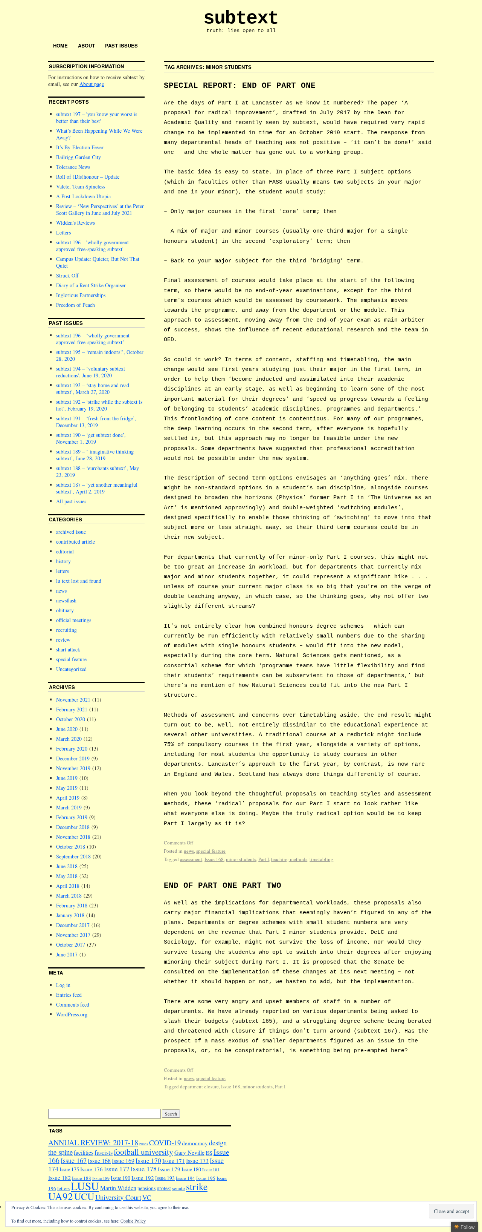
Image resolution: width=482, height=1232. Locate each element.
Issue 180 (191, 1169)
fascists (104, 1152)
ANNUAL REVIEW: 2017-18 (93, 1142)
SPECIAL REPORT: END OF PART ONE (240, 85)
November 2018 (73, 836)
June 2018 (67, 866)
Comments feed (72, 1004)
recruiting (66, 629)
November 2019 (73, 768)
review (63, 639)
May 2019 (67, 787)
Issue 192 (142, 1177)
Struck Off (67, 275)
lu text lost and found (78, 580)
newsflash (66, 600)
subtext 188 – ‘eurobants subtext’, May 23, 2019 (97, 471)
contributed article (75, 541)
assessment (191, 859)
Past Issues (121, 45)
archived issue (71, 531)
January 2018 (70, 915)
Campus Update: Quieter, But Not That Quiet (97, 262)
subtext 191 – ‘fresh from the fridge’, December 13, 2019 (96, 422)
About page (91, 83)
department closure (199, 1086)
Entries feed (69, 994)
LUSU (85, 1185)
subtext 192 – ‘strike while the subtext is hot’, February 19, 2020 (99, 405)
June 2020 (67, 728)
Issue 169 (123, 1161)
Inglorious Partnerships (80, 295)
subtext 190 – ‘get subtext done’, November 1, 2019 (91, 438)
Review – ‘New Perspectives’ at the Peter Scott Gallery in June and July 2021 (100, 209)
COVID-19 (165, 1142)
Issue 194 (185, 1178)
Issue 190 (120, 1177)
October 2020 (70, 719)
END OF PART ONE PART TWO (222, 885)
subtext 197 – (96, 117)
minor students (241, 859)
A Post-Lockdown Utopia (83, 196)
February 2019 (71, 817)
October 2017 (70, 944)
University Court (118, 1197)
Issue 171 (173, 1161)
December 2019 (73, 758)
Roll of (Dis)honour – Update (87, 176)
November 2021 (73, 699)
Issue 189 (101, 1178)
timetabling (321, 859)
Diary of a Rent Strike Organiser (91, 285)
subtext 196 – (93, 246)
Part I (263, 859)
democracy (195, 1143)
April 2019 (67, 797)
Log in (63, 984)
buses (143, 1143)
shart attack (68, 649)
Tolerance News (73, 166)
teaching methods (289, 859)
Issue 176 (91, 1169)
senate (178, 1188)
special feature (211, 850)
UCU (84, 1196)
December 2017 (73, 925)
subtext (240, 18)
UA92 (60, 1196)
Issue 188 (81, 1178)
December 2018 (73, 827)
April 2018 (67, 885)
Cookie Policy (133, 1221)
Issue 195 (205, 1178)
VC (146, 1197)
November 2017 (73, 934)
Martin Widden (118, 1188)
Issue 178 (144, 1168)
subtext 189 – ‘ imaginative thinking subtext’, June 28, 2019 (95, 455)
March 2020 (69, 738)
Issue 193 (165, 1177)
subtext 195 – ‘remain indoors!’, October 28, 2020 (99, 355)
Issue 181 (211, 1169)
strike (196, 1186)
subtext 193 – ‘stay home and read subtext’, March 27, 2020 (92, 388)
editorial (65, 551)
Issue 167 (74, 1160)
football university (143, 1151)
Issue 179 (169, 1169)
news (189, 850)
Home (60, 45)
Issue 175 (69, 1169)
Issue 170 (148, 1160)
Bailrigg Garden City (78, 157)
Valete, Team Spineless (80, 186)
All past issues (71, 501)
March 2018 (69, 895)
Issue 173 (197, 1161)
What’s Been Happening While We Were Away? (99, 134)
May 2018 (67, 876)
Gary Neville (189, 1152)
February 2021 (71, 709)
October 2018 (70, 846)
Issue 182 (59, 1177)
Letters (63, 232)
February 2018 (71, 905)
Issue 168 (214, 859)
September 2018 (73, 856)
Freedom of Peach (75, 304)
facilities (83, 1152)
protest (164, 1188)
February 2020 (71, 748)
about (86, 45)
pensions (146, 1188)
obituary (65, 610)
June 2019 (67, 777)
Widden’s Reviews (75, 222)
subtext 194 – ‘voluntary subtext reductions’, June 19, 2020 (90, 372)
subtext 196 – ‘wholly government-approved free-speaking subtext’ (93, 339)
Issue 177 (117, 1169)
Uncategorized (71, 669)
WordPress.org (71, 1014)
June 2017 (67, 954)
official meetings (73, 620)
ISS (209, 1152)
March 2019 (69, 807)
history (63, 561)
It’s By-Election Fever (80, 147)
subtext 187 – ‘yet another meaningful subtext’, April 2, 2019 (96, 488)
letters (62, 571)
